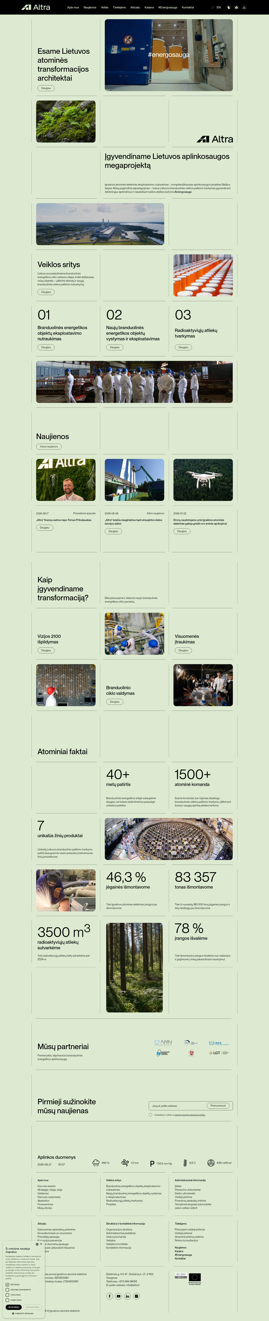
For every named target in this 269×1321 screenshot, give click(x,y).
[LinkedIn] (127, 1296)
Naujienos (90, 7)
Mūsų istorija (45, 1208)
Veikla (104, 7)
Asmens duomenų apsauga (53, 1244)
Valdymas (43, 1193)
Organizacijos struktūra (119, 1229)
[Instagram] (136, 1296)
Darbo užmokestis (185, 1193)
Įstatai (178, 1186)
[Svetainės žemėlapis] (244, 7)
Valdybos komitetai (117, 1244)
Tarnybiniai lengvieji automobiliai (193, 1204)
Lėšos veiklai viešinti (186, 1208)
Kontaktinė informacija (118, 1247)
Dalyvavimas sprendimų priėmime (56, 1229)
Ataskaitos (43, 1200)
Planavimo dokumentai (188, 1189)
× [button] (41, 1244)
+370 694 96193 (127, 1281)
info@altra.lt (132, 1285)
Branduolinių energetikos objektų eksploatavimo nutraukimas (133, 1188)
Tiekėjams (119, 7)
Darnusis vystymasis (49, 1197)
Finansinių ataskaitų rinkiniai (190, 1200)
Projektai (111, 1204)
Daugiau (46, 88)
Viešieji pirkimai (183, 1197)
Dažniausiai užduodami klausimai (56, 1247)
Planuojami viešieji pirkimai (190, 1229)
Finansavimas (45, 1204)
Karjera (149, 7)
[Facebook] (109, 1296)
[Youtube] (118, 1296)
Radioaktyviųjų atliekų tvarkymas (124, 1200)
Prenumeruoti (218, 1105)
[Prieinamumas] (229, 7)
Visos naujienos (49, 446)
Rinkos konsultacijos (186, 1240)
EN (219, 7)
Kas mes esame (46, 1186)
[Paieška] (214, 7)
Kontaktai (188, 7)
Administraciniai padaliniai (121, 1233)
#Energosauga (167, 7)
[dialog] (24, 1279)
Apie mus (73, 7)
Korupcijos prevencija (50, 1240)
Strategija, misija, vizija (50, 1189)
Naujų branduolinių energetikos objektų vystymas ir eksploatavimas (133, 1195)
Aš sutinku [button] (13, 1307)
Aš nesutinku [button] (32, 1307)
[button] (24, 1313)
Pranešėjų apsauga (48, 1236)
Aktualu (135, 7)
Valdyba (110, 1240)
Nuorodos (43, 1251)
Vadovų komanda (116, 1236)
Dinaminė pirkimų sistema (189, 1236)
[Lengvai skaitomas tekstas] (236, 7)
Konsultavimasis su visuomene (55, 1233)
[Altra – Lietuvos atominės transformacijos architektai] (35, 7)
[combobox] (37, 1244)
